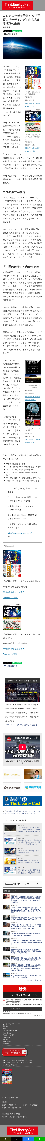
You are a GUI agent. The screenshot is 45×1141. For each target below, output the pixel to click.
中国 (13, 811)
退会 (4, 1028)
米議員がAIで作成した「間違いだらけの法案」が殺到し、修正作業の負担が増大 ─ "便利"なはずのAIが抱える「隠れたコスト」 (26, 951)
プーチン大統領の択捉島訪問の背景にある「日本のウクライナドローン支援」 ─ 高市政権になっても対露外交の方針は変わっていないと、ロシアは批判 (26, 910)
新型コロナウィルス (22, 811)
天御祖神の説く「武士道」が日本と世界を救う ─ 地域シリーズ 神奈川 (29, 861)
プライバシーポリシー (10, 1030)
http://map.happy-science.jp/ (20, 533)
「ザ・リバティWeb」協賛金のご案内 (21, 724)
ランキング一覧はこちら (34, 980)
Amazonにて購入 (30, 106)
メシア (31, 811)
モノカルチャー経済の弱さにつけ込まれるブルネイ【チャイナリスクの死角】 (26, 976)
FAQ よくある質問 (8, 1035)
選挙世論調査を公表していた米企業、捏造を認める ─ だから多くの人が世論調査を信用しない (26, 959)
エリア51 (18, 813)
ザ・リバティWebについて (11, 1024)
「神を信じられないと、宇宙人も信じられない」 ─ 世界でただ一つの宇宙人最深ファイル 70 (29, 872)
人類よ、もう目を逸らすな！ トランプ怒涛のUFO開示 (29, 852)
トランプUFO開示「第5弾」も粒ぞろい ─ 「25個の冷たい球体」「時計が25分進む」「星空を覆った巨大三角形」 (22, 830)
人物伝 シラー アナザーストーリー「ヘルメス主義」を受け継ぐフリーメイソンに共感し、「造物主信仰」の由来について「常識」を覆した (26, 926)
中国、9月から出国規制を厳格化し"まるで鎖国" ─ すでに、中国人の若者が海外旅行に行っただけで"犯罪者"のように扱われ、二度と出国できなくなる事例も (26, 899)
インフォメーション (12, 1008)
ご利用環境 (6, 1037)
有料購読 (5, 1026)
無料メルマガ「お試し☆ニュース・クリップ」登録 (17, 1060)
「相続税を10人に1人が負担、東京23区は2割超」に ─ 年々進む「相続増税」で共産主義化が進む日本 (26, 942)
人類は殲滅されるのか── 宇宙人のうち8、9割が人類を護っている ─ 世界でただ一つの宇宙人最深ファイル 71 (29, 842)
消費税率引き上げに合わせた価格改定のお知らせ (17, 1013)
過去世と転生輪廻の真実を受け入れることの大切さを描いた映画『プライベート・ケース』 (26, 919)
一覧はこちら (37, 1015)
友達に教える (11, 34)
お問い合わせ (7, 1042)
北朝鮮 (9, 811)
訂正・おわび (7, 1033)
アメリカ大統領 (10, 813)
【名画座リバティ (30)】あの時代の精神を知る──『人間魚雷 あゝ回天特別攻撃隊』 (26, 934)
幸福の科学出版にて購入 (32, 103)
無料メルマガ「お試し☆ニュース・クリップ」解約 (17, 1062)
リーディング (31, 813)
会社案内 (5, 1039)
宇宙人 (24, 813)
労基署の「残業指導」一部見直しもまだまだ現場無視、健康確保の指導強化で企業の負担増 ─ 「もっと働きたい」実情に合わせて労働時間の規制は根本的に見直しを (26, 967)
